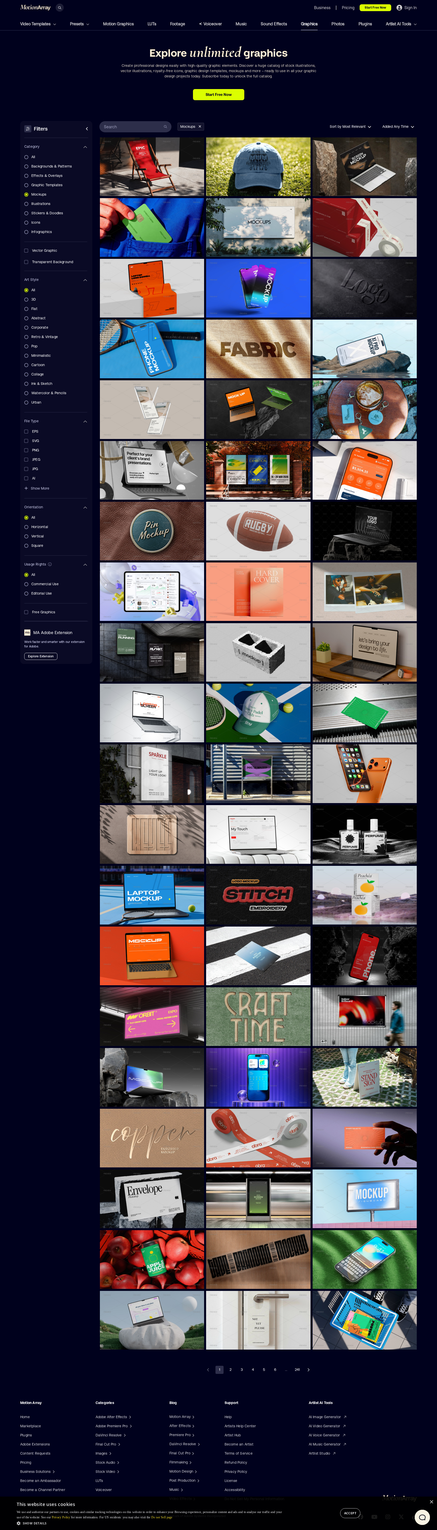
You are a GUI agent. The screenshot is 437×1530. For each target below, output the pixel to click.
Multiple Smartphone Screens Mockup (237, 310)
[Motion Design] (195, 1471)
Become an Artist (239, 1444)
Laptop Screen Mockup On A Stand (129, 735)
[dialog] (218, 1513)
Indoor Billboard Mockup (334, 1039)
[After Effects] (193, 1426)
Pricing (25, 1462)
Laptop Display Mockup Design (126, 978)
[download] (196, 189)
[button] (150, 1523)
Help (228, 1417)
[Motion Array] (193, 1417)
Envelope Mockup (116, 1221)
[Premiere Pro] (193, 1435)
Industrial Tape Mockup (227, 1160)
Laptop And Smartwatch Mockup (340, 675)
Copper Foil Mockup (118, 1160)
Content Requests (35, 1453)
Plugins (365, 24)
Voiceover (213, 24)
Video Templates (36, 24)
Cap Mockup (219, 189)
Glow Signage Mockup (120, 796)
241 (297, 1370)
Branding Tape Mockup (226, 1282)
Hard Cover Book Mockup (228, 614)
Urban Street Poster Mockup (230, 796)
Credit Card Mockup (118, 250)
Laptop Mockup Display (120, 1343)
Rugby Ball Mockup (223, 553)
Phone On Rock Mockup (334, 371)
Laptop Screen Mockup (333, 189)
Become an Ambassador (40, 1481)
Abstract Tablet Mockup (121, 493)
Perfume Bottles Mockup (334, 857)
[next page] (308, 1370)
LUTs (152, 24)
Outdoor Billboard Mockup (229, 250)
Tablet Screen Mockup (120, 614)
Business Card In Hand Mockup (339, 1160)
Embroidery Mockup (224, 917)
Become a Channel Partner (42, 1490)
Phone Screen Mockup (333, 493)
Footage (177, 24)
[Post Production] (198, 1480)
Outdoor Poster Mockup (227, 978)
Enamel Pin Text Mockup (121, 553)
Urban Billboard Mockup (334, 1221)
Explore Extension (41, 656)
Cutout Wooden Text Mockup (231, 1039)
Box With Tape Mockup (333, 250)
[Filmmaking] (190, 1462)
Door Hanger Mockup (225, 1343)
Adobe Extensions (35, 1444)
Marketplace (30, 1426)
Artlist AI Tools (399, 24)
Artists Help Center (240, 1426)
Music (241, 24)
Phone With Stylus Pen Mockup (126, 432)
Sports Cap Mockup (224, 735)
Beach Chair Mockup (119, 189)
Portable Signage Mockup (335, 1100)
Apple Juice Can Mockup (121, 1282)
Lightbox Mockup (116, 1039)
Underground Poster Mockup (124, 675)
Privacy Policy (236, 1472)
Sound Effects (274, 24)
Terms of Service (239, 1453)
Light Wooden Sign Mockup (123, 857)
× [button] (431, 1502)
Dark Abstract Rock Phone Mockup (341, 978)
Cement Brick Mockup (226, 675)
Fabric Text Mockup (224, 371)
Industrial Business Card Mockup (340, 735)
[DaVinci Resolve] (198, 1444)
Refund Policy (236, 1462)
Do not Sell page (161, 1517)
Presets (77, 24)
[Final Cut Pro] (192, 1453)
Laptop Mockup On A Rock (336, 553)
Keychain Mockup (329, 432)
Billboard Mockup (222, 493)
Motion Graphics (118, 24)
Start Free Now (375, 7)
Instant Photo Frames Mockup (338, 614)
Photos (338, 24)
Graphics (309, 24)
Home (25, 1417)
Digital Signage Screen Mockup (232, 1221)
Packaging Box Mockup (333, 917)
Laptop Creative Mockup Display (233, 432)
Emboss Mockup (328, 310)
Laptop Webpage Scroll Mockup (127, 310)
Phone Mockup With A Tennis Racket (130, 371)
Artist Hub (233, 1435)
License (231, 1481)
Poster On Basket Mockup (335, 1343)
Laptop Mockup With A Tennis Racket (131, 917)
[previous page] (208, 1370)
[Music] (181, 1489)
